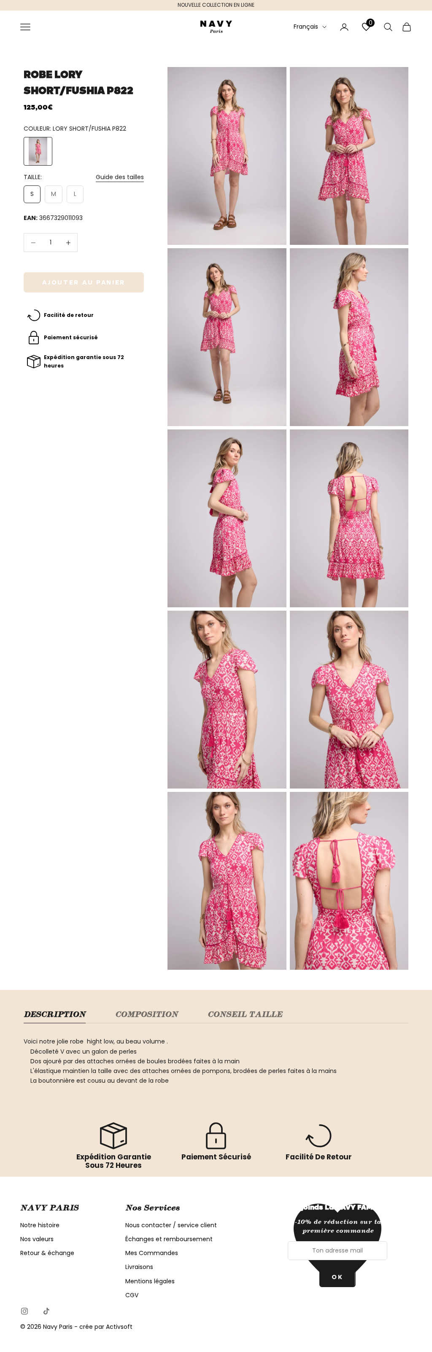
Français (306, 26)
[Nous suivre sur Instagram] (24, 1311)
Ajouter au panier (83, 282)
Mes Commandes (151, 1253)
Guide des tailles (120, 177)
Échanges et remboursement (169, 1239)
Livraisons (139, 1267)
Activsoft (119, 1326)
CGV (131, 1295)
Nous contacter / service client (171, 1225)
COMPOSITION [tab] (146, 1014)
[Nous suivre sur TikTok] (46, 1311)
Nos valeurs (37, 1239)
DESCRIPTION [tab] (55, 1014)
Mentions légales (150, 1281)
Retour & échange (47, 1253)
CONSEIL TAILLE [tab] (245, 1014)
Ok (337, 1277)
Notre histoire (39, 1225)
